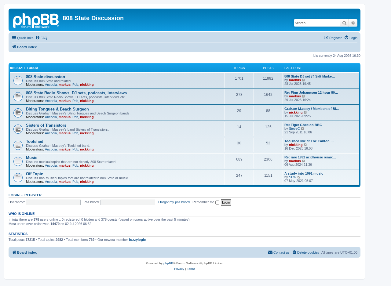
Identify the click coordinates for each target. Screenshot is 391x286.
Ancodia (51, 84)
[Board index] (36, 20)
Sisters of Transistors (46, 125)
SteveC (294, 128)
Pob (75, 84)
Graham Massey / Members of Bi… (311, 108)
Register (33, 195)
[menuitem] (41, 38)
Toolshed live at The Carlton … (309, 141)
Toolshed (34, 141)
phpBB (168, 263)
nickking (87, 84)
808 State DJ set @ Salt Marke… (309, 76)
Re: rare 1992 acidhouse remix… (310, 157)
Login (14, 195)
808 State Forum (24, 68)
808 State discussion (45, 76)
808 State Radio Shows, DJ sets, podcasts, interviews (76, 93)
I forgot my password (174, 202)
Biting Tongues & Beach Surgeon (57, 109)
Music (31, 157)
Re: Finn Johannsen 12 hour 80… (311, 92)
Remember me (203, 202)
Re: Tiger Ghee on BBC (303, 125)
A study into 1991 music (303, 173)
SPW (292, 177)
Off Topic (34, 174)
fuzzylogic (137, 239)
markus (65, 84)
